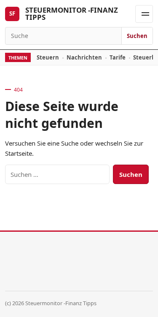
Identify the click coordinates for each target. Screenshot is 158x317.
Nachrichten (84, 57)
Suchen (137, 36)
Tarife (118, 57)
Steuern (48, 57)
